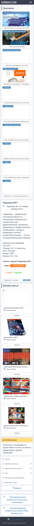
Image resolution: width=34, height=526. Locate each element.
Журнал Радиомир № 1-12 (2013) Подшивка (18, 425)
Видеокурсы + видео (11, 482)
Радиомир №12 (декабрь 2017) (13, 308)
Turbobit (9, 272)
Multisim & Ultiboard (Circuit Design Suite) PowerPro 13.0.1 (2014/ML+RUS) (17, 28)
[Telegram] (30, 280)
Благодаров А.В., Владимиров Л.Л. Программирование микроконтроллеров (17, 84)
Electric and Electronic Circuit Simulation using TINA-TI (17, 140)
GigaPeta (18, 272)
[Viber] (28, 280)
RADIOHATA (9, 2)
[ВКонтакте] (24, 280)
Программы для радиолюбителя (14, 478)
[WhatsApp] (26, 280)
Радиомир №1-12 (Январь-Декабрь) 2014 (17, 396)
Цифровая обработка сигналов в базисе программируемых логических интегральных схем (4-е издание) (17, 158)
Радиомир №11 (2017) (11, 337)
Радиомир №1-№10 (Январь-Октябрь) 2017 (17, 367)
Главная (7, 459)
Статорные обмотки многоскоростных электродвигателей (17, 102)
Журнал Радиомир (11, 310)
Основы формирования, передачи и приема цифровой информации (17, 177)
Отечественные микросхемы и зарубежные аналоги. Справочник (17, 121)
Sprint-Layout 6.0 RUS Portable (17, 46)
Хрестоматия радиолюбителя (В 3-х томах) (17, 65)
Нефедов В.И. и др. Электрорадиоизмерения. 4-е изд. (17, 196)
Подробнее (17, 315)
